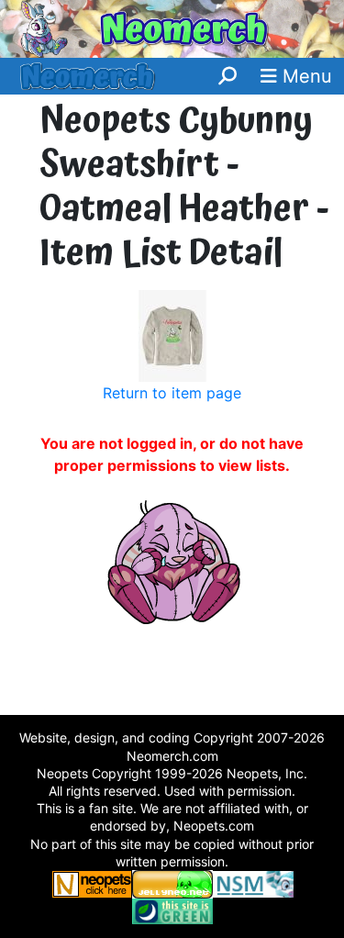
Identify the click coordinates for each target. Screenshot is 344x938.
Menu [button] (304, 76)
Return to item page (172, 393)
